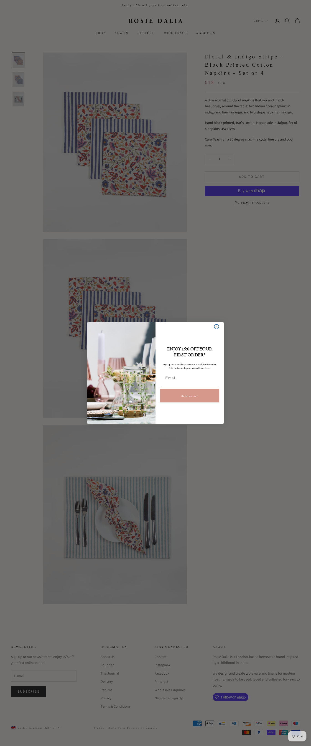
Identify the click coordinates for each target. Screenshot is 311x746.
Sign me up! (189, 395)
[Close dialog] (216, 326)
